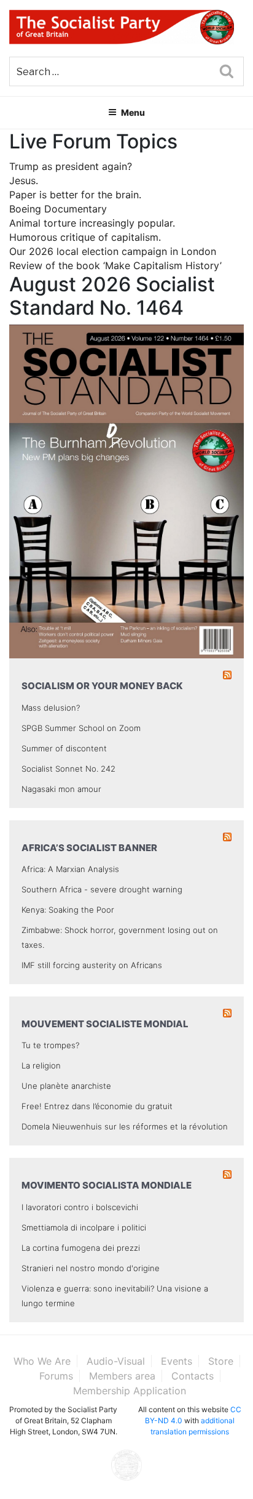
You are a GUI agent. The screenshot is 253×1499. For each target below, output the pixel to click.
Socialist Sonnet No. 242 (68, 769)
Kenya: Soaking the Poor (67, 910)
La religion (41, 1065)
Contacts (192, 1376)
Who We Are (42, 1361)
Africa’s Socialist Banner (89, 848)
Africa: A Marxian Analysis (70, 869)
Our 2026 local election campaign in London (112, 251)
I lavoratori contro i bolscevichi (79, 1207)
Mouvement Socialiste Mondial (105, 1024)
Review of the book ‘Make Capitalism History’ (115, 265)
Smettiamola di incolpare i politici (83, 1227)
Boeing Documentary (58, 209)
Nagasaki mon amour (61, 789)
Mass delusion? (50, 708)
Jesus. (23, 180)
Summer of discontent (64, 748)
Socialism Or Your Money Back (102, 686)
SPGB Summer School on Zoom (81, 728)
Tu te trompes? (50, 1045)
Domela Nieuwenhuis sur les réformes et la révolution (124, 1126)
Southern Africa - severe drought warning (101, 889)
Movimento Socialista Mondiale (106, 1185)
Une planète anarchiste (66, 1086)
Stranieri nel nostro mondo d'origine (90, 1268)
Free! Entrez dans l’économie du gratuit (97, 1106)
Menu (133, 112)
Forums (56, 1376)
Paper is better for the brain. (75, 194)
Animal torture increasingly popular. (92, 223)
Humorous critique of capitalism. (85, 237)
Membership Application (129, 1390)
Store (220, 1361)
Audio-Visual (116, 1361)
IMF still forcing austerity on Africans (91, 965)
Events (176, 1361)
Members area (122, 1376)
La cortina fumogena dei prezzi (80, 1248)
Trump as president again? (70, 166)
